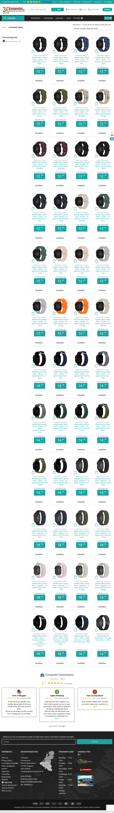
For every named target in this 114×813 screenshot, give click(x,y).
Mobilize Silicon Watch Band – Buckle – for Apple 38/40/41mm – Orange (60, 322)
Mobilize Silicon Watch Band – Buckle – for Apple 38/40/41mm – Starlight (81, 218)
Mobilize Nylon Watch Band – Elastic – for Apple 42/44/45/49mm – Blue (82, 375)
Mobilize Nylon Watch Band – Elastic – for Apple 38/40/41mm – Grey (102, 375)
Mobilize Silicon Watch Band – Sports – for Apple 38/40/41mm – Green (39, 113)
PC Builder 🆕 (78, 18)
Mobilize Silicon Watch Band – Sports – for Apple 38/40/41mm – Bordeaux (39, 165)
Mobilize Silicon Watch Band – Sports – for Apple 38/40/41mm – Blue (81, 60)
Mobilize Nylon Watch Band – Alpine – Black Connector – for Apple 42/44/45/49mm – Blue (82, 639)
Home (4, 27)
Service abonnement (9, 785)
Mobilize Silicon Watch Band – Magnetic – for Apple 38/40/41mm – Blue (39, 534)
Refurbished (35, 18)
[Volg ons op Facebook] (105, 2)
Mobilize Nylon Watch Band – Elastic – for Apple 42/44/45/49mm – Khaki (40, 482)
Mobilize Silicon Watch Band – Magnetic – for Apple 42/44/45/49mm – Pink (61, 586)
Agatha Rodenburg (57, 696)
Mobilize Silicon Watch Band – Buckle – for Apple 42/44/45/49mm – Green (40, 270)
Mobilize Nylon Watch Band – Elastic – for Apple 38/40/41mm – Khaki (102, 427)
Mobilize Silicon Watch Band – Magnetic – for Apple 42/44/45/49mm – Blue (61, 534)
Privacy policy (7, 761)
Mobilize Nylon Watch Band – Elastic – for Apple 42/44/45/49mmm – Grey (39, 428)
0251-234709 (15, 2)
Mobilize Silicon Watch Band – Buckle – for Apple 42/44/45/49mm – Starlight (103, 322)
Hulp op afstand (7, 788)
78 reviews (68, 684)
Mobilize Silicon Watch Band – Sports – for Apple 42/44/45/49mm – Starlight (103, 113)
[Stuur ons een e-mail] (109, 2)
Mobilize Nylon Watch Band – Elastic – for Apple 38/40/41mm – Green (60, 427)
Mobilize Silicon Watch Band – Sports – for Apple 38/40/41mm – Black (39, 60)
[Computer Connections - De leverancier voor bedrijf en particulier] (13, 10)
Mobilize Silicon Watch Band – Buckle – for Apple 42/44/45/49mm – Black (103, 165)
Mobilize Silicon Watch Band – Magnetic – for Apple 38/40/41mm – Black (82, 482)
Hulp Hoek (76, 2)
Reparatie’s (98, 2)
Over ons (5, 758)
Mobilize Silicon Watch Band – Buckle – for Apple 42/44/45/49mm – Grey (40, 322)
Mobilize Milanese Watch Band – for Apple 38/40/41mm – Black (103, 638)
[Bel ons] (111, 2)
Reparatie (59, 18)
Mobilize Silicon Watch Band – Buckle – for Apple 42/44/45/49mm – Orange (82, 322)
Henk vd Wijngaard (19, 696)
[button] (13, 18)
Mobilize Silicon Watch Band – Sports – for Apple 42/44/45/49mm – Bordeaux (61, 165)
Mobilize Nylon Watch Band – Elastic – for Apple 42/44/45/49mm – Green (82, 427)
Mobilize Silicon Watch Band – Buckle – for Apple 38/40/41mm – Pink (60, 270)
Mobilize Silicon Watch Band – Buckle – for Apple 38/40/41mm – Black (81, 165)
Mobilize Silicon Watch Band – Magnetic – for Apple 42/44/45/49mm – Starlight (103, 586)
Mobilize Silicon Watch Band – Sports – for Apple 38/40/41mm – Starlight (81, 113)
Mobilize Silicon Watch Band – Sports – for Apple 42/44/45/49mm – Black (61, 60)
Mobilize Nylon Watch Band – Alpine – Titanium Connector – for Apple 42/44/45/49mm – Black (39, 641)
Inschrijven (94, 741)
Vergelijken (39, 80)
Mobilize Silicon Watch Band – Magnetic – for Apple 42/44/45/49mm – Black (103, 482)
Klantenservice (86, 2)
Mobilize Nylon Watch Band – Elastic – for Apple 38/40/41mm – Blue (60, 375)
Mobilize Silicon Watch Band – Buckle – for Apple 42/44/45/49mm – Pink (82, 270)
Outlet (68, 18)
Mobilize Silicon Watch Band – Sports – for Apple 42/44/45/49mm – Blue (103, 60)
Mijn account (6, 791)
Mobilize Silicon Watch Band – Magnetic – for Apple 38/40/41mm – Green (82, 534)
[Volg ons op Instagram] (107, 2)
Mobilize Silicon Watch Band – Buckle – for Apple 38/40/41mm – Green (103, 218)
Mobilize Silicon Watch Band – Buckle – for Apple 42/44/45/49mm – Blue (61, 218)
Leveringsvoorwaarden (10, 763)
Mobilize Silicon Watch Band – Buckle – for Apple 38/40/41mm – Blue (39, 218)
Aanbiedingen (48, 18)
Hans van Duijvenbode (95, 696)
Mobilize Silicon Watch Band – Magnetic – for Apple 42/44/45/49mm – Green (103, 534)
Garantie (5, 780)
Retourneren (6, 777)
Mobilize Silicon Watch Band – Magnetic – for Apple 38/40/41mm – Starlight (82, 586)
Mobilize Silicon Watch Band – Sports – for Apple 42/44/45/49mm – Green (61, 113)
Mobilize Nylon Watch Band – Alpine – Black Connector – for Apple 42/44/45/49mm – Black (60, 640)
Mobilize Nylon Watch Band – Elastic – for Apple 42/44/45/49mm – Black (61, 482)
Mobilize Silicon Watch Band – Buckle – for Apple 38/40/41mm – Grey (103, 270)
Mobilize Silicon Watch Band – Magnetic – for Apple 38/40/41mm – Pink (39, 586)
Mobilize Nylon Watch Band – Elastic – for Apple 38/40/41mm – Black (39, 375)
